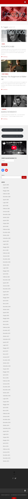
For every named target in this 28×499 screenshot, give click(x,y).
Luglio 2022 (5, 268)
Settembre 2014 (6, 428)
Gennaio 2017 (6, 357)
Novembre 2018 (6, 306)
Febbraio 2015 (6, 413)
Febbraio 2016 (6, 381)
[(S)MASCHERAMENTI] (14, 101)
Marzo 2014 (5, 446)
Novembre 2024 (6, 214)
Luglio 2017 (5, 345)
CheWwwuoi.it (24, 495)
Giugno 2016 (6, 369)
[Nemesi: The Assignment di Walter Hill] (14, 66)
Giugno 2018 (6, 315)
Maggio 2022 (6, 271)
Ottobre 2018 (6, 309)
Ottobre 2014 (6, 425)
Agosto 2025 (6, 199)
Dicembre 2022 (6, 259)
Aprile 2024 (5, 226)
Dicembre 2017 (6, 330)
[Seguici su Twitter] (15, 478)
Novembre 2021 (6, 279)
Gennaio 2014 (6, 452)
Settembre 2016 (6, 366)
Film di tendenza (5, 74)
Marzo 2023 (5, 250)
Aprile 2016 (5, 375)
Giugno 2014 (6, 437)
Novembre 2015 (6, 389)
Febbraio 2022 (6, 276)
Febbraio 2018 (6, 327)
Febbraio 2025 (6, 208)
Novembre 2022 (6, 262)
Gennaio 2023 (6, 256)
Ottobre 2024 (6, 217)
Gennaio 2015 (6, 416)
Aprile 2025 (5, 205)
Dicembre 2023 (6, 232)
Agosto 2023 (6, 241)
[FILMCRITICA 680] (14, 36)
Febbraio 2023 (6, 253)
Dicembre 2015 (6, 386)
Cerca (2, 175)
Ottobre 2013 (6, 461)
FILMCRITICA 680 (7, 46)
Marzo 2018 (5, 324)
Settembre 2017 (6, 339)
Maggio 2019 (6, 297)
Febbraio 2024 (6, 229)
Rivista (3, 44)
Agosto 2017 (6, 342)
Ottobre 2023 (6, 235)
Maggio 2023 (6, 247)
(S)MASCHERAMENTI (9, 112)
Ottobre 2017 (6, 336)
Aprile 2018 (5, 321)
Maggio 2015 (6, 404)
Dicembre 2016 (6, 360)
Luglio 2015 (5, 398)
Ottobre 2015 (6, 392)
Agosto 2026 (6, 184)
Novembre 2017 (6, 333)
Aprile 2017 (5, 351)
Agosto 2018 (6, 312)
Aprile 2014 (5, 443)
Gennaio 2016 (6, 383)
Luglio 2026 (5, 187)
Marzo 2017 (5, 354)
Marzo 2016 (5, 378)
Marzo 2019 (5, 303)
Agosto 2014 (6, 431)
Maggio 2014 (6, 440)
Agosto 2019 (6, 291)
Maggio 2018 (6, 318)
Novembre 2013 (6, 458)
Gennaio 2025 (6, 211)
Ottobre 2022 (6, 265)
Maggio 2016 (6, 372)
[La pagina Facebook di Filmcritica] (13, 478)
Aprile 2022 (5, 274)
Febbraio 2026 (6, 193)
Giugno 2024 (6, 223)
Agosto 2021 (6, 282)
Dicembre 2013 (6, 455)
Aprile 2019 (5, 300)
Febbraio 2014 (6, 449)
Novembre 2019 (6, 288)
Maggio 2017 (6, 348)
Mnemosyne (4, 109)
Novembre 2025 (6, 196)
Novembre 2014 (6, 422)
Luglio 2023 (5, 244)
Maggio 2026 (6, 190)
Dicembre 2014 (6, 419)
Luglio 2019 (5, 294)
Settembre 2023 (6, 238)
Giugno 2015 (6, 401)
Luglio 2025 (5, 202)
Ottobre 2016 (6, 363)
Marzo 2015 (5, 410)
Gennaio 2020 (6, 285)
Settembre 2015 (6, 395)
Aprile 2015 (5, 407)
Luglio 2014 (5, 434)
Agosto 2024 (6, 220)
